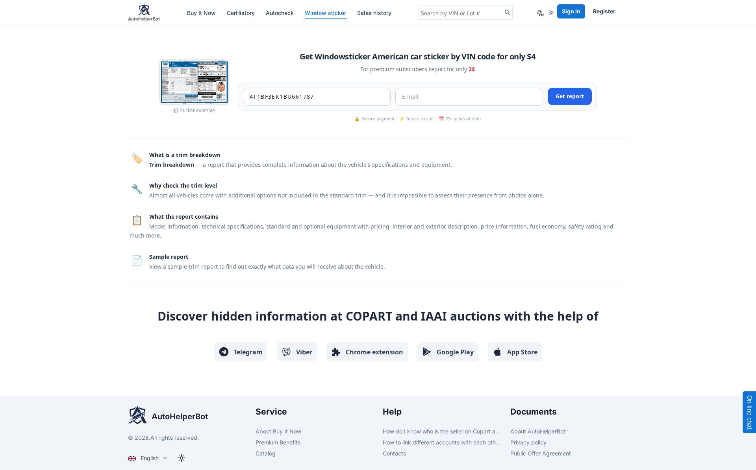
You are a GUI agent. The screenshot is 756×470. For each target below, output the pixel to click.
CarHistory (241, 12)
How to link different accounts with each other (442, 442)
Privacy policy (528, 442)
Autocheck (280, 12)
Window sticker (326, 12)
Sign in (571, 11)
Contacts (394, 453)
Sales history (374, 12)
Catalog (266, 453)
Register (604, 11)
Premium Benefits (278, 442)
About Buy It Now (278, 431)
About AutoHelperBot (537, 431)
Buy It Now (202, 12)
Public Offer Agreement (540, 453)
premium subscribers (398, 69)
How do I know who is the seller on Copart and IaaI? (442, 431)
